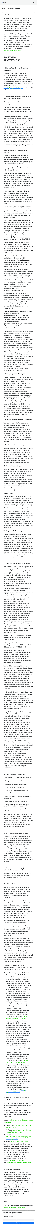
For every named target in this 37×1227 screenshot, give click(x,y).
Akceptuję (19, 1223)
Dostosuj (18, 1220)
